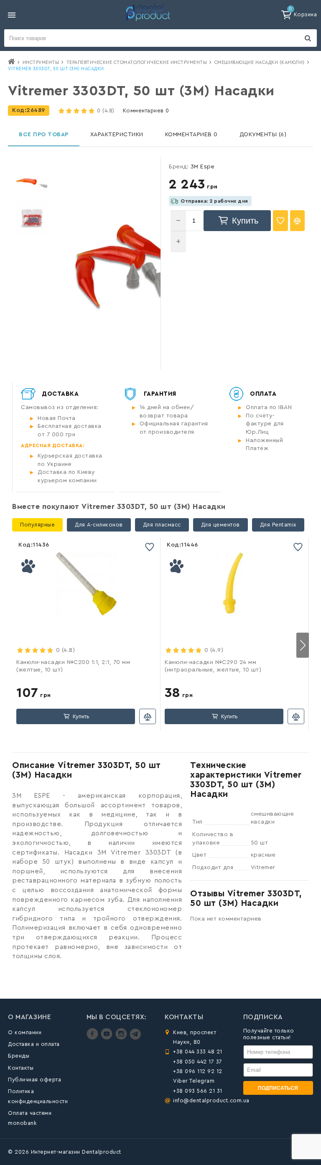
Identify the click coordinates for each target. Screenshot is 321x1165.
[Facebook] (93, 1037)
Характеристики (116, 134)
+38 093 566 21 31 (197, 1091)
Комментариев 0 (146, 110)
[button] (302, 645)
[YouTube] (108, 1037)
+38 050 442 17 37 (197, 1061)
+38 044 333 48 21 (197, 1051)
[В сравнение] (297, 220)
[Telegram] (135, 1037)
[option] (32, 183)
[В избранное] (280, 220)
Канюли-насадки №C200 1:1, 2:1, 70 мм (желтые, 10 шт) (73, 666)
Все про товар (44, 134)
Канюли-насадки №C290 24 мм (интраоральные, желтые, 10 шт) (213, 666)
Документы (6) (263, 134)
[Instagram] (122, 1037)
